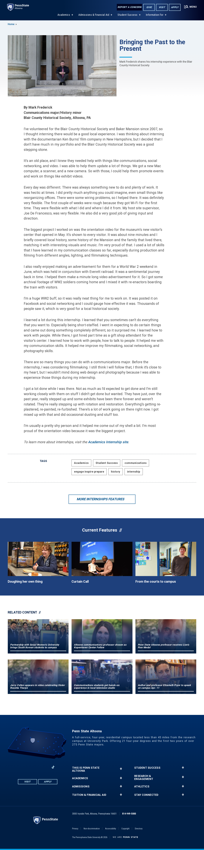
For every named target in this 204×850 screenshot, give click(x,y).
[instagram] (30, 767)
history (115, 471)
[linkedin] (45, 767)
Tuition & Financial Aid (89, 794)
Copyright (125, 828)
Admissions (80, 786)
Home (11, 24)
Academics (63, 14)
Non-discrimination (92, 828)
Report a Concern (129, 7)
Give (149, 7)
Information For (155, 14)
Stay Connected (146, 794)
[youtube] (37, 767)
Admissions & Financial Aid (93, 14)
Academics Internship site (108, 442)
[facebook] (22, 767)
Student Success (128, 14)
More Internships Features (100, 499)
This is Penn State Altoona (85, 769)
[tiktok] (53, 767)
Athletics (141, 786)
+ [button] (121, 768)
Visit (162, 7)
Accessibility (110, 828)
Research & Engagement (143, 778)
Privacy (75, 828)
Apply (175, 7)
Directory (138, 828)
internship (133, 471)
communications (136, 462)
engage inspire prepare (89, 471)
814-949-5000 (129, 813)
